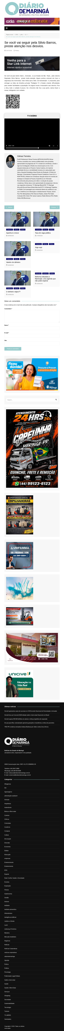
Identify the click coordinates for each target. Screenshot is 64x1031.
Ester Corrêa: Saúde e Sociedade (14, 878)
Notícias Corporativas (10, 948)
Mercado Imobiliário (10, 937)
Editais (6, 850)
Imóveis (6, 901)
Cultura (6, 835)
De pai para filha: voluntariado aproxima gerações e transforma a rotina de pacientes (29, 723)
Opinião (6, 960)
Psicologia (7, 972)
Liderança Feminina (10, 929)
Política (17, 50)
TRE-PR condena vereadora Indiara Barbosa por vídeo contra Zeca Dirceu (26, 727)
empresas (45, 273)
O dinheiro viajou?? (13, 292)
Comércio (7, 827)
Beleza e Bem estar (10, 811)
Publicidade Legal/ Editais (12, 976)
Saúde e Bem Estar (10, 988)
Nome (6, 325)
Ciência (6, 819)
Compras (7, 831)
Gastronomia (8, 893)
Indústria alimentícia (10, 909)
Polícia (6, 964)
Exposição (7, 886)
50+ (5, 788)
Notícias (16, 229)
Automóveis (7, 807)
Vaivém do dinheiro (13, 262)
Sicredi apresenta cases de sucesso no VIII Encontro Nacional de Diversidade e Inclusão (30, 711)
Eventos (6, 882)
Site (5, 340)
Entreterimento (8, 866)
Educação (38, 273)
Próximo (53, 207)
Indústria (7, 905)
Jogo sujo (38, 247)
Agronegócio (8, 792)
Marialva (7, 933)
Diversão (7, 843)
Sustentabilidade (9, 1003)
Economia (7, 846)
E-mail (6, 332)
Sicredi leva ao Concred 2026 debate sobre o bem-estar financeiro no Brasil (26, 715)
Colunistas (9, 229)
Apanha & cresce (12, 233)
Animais (6, 799)
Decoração (7, 839)
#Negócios (7, 784)
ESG (5, 870)
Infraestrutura (8, 913)
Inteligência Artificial (10, 917)
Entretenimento (8, 862)
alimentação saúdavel (10, 796)
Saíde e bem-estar (9, 980)
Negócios (7, 941)
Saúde (6, 984)
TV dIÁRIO (7, 1015)
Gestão (6, 897)
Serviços (7, 991)
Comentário (8, 308)
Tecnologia (7, 1007)
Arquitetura (7, 803)
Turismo (6, 1011)
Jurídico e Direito (9, 921)
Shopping (7, 995)
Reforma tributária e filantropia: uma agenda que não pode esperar (45, 279)
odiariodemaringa (9, 956)
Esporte (6, 874)
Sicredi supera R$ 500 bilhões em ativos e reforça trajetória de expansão (25, 719)
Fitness (6, 890)
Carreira (6, 815)
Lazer (6, 925)
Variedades (7, 1019)
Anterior (10, 207)
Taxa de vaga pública (43, 233)
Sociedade (7, 999)
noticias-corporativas (10, 952)
